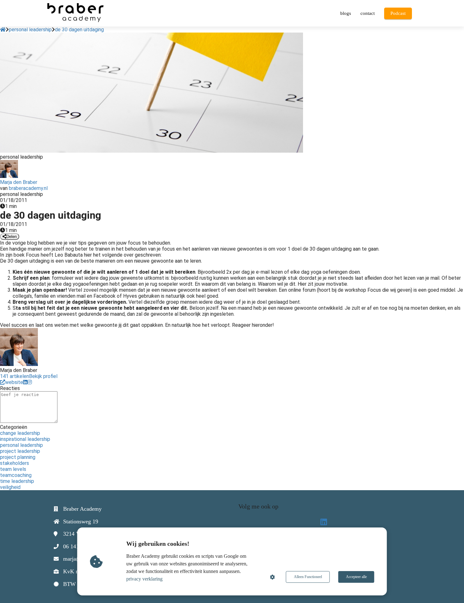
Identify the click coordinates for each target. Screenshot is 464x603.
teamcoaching (16, 475)
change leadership (20, 433)
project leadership (20, 451)
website (14, 382)
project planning (17, 457)
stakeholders (14, 463)
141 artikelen (14, 376)
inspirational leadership (25, 439)
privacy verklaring (144, 579)
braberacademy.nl (28, 188)
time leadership (17, 481)
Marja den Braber (18, 182)
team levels (13, 469)
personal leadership (21, 445)
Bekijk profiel (43, 376)
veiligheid (10, 487)
